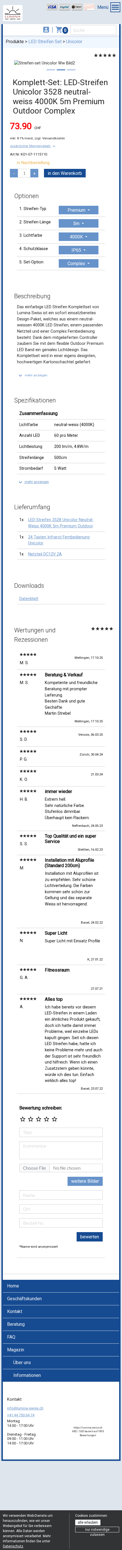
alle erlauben (88, 1522)
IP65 (76, 250)
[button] (33, 146)
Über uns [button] (22, 1362)
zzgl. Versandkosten (49, 138)
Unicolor (74, 41)
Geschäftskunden (24, 1298)
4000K (77, 237)
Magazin (15, 1349)
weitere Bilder (85, 1181)
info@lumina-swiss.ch (25, 1408)
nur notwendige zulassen (97, 1530)
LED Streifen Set (45, 41)
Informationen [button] (27, 1375)
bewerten (89, 1236)
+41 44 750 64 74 (20, 1415)
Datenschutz (13, 1546)
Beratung (16, 1324)
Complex (77, 263)
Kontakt (14, 1311)
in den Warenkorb (65, 173)
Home (13, 1286)
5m (77, 223)
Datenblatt (28, 598)
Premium (77, 210)
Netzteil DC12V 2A (45, 554)
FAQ (11, 1337)
